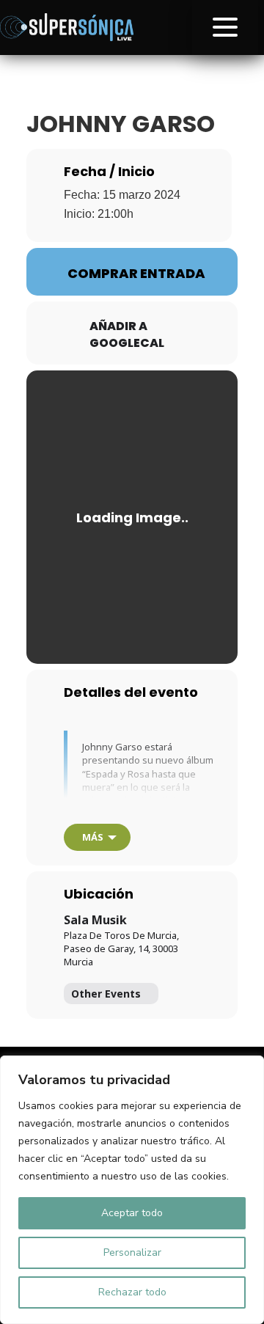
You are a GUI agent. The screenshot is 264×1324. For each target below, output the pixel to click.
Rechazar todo (132, 1292)
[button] (225, 27)
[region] (132, 1190)
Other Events (106, 994)
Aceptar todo (132, 1213)
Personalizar (132, 1252)
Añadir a (118, 326)
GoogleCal (126, 343)
